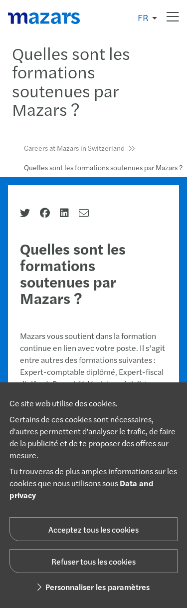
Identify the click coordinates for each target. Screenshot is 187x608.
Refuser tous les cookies (93, 561)
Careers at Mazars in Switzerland (74, 148)
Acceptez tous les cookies (93, 529)
